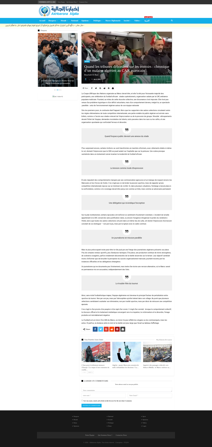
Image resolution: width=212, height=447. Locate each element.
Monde (63, 21)
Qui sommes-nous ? (72, 2)
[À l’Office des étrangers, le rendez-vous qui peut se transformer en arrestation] (58, 60)
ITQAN (126, 442)
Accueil (42, 21)
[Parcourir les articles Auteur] (85, 79)
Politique (97, 21)
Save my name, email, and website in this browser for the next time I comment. (107, 401)
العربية (147, 20)
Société (127, 21)
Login (144, 426)
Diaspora (52, 21)
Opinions (85, 21)
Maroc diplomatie (112, 21)
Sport (144, 416)
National (74, 21)
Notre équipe (61, 2)
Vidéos (137, 21)
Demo (75, 423)
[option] (58, 60)
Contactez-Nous (83, 2)
